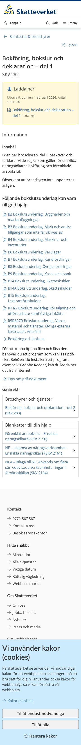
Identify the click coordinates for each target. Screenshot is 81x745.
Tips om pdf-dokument (27, 378)
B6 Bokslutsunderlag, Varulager (34, 252)
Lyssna (73, 44)
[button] (52, 23)
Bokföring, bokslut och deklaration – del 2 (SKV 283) (40, 410)
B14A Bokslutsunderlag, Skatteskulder (40, 288)
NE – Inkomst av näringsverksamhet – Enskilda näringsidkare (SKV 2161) (36, 450)
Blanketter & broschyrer (29, 36)
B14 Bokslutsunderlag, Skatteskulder (39, 281)
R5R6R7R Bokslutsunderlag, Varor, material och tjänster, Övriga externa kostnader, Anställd (39, 326)
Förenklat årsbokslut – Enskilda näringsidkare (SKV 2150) (31, 436)
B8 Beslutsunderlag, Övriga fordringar (40, 266)
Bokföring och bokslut (26, 338)
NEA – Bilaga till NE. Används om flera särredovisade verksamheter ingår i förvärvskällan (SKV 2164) (36, 467)
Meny (73, 23)
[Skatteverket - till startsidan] (30, 9)
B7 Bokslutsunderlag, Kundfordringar (39, 259)
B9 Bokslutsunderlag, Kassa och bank (39, 273)
